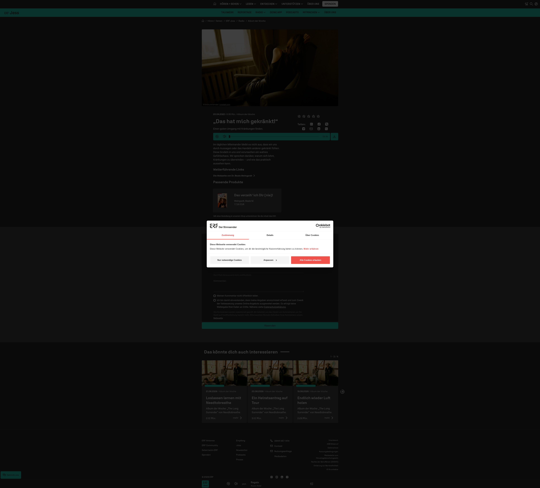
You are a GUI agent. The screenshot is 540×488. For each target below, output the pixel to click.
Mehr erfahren (311, 249)
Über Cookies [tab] (312, 235)
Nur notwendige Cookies (229, 260)
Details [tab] (270, 235)
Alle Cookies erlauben (310, 260)
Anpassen (268, 260)
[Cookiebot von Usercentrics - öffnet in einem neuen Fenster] (318, 226)
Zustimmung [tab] (228, 235)
